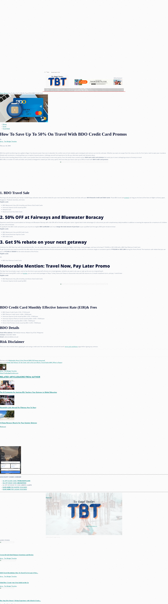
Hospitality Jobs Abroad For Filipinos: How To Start (18, 407)
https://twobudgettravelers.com (9, 373)
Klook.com (3, 426)
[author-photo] (3, 367)
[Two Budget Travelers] (57, 81)
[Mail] (54, 529)
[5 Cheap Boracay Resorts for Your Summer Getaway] (7, 415)
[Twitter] (4, 148)
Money (6, 93)
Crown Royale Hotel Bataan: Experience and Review (16, 555)
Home (1, 93)
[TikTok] (121, 72)
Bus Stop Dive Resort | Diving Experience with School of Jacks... (20, 600)
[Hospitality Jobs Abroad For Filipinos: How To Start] (7, 400)
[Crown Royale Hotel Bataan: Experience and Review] (7, 546)
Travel (4, 126)
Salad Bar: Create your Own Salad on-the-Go (14, 582)
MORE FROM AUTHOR (29, 377)
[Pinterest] (7, 148)
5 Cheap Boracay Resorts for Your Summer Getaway (18, 423)
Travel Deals (6, 128)
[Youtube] (123, 72)
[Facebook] (118, 72)
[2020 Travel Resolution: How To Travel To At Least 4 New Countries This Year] (8, 564)
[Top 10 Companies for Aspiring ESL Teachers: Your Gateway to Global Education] (7, 384)
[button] (122, 89)
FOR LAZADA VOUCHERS (15, 489)
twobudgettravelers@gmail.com (91, 526)
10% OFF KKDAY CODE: (14, 483)
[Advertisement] (39, 437)
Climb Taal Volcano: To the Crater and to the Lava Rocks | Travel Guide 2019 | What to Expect (34, 362)
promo (25, 273)
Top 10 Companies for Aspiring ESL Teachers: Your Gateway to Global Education (28, 392)
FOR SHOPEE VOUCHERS (15, 487)
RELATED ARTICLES (9, 377)
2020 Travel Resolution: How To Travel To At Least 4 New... (19, 573)
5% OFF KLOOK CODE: (16, 481)
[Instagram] (120, 72)
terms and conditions (71, 346)
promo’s (126, 198)
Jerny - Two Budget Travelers (8, 141)
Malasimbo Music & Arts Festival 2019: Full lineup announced (27, 360)
